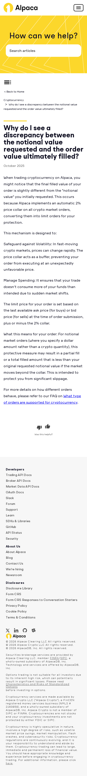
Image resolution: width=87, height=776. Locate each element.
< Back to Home (14, 91)
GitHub (11, 527)
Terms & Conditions (20, 617)
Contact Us (14, 563)
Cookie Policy (16, 611)
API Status (14, 532)
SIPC (63, 658)
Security (12, 538)
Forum (10, 503)
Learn (10, 515)
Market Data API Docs (22, 486)
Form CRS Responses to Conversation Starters (41, 600)
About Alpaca (16, 552)
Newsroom (14, 575)
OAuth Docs (15, 492)
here (9, 763)
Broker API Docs (18, 480)
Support (12, 509)
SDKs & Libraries (18, 521)
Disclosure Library (19, 588)
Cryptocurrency (14, 100)
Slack (10, 498)
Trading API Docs (19, 475)
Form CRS (13, 594)
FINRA (54, 658)
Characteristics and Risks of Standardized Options (37, 685)
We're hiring (14, 569)
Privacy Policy (16, 605)
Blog (9, 557)
